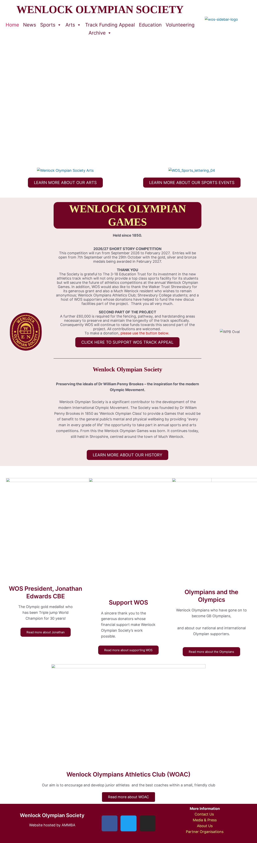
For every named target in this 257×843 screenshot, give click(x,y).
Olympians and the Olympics (211, 595)
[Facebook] (109, 823)
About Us (205, 826)
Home (12, 25)
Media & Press (205, 820)
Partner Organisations (204, 832)
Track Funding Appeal (110, 25)
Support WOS (128, 602)
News (29, 25)
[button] (10, 103)
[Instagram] (147, 823)
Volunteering (180, 25)
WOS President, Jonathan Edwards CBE (45, 592)
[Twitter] (128, 823)
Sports (47, 25)
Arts (70, 25)
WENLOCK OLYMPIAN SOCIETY (100, 9)
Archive (97, 33)
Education (150, 25)
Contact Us (205, 814)
